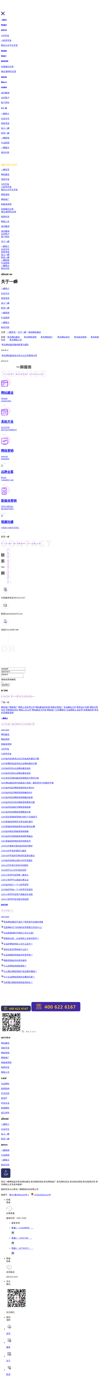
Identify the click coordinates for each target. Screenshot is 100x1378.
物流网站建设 (34, 332)
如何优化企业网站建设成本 (16, 768)
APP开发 (5, 35)
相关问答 (5, 152)
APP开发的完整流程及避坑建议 (18, 855)
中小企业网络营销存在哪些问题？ (19, 977)
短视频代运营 (7, 67)
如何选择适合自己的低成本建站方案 (20, 759)
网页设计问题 (83, 707)
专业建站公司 (70, 707)
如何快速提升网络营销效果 (16, 807)
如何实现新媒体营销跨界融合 (17, 836)
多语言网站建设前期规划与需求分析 (20, 778)
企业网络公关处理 (74, 710)
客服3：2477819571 (22, 1248)
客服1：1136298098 (22, 1228)
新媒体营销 (4, 61)
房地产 (4, 1098)
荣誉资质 (5, 123)
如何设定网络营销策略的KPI (16, 792)
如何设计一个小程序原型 (15, 885)
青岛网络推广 (47, 337)
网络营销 (4, 51)
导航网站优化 (12, 710)
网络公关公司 (25, 710)
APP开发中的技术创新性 (14, 865)
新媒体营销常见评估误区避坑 (17, 822)
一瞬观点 (5, 147)
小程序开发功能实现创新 (15, 899)
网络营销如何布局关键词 (15, 960)
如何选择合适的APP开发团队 (17, 860)
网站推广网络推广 (9, 707)
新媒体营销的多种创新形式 (16, 841)
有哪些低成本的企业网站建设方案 (19, 763)
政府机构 (5, 1088)
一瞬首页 (4, 20)
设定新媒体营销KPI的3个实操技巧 (19, 817)
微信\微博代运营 (8, 71)
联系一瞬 (5, 133)
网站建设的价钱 (42, 707)
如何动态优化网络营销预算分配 (18, 802)
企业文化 (5, 118)
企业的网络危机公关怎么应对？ (18, 944)
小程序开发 (6, 40)
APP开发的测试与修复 (13, 851)
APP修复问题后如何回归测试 (17, 846)
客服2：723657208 (21, 1238)
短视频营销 (88, 710)
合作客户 (5, 98)
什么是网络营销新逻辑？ (15, 966)
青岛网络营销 (30, 337)
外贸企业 (5, 1103)
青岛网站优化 (63, 337)
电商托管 (4, 77)
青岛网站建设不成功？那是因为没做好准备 (23, 922)
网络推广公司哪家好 (56, 710)
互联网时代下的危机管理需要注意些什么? (23, 927)
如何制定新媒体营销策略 (15, 831)
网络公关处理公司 (26, 707)
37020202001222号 (42, 1195)
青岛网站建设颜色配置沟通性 (15, 345)
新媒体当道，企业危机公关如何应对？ (21, 938)
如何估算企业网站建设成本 (16, 773)
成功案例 (4, 87)
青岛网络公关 (15, 340)
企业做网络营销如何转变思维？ (18, 955)
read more (5, 730)
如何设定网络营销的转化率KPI (17, 788)
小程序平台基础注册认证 (15, 880)
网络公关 (4, 82)
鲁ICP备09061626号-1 (19, 1195)
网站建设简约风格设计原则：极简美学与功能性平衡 (27, 783)
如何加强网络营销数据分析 (16, 812)
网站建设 (4, 25)
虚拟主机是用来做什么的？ (16, 949)
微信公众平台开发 (9, 45)
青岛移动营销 (80, 337)
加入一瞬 (5, 128)
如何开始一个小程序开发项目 (17, 889)
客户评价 (5, 102)
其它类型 (5, 1113)
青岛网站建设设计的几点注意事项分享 (19, 355)
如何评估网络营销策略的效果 (17, 797)
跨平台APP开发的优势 (13, 870)
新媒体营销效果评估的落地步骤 (18, 826)
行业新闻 (5, 143)
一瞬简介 (5, 114)
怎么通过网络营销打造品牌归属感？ (20, 971)
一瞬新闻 (5, 138)
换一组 (6, 702)
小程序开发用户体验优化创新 (17, 894)
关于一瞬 (4, 108)
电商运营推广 (57, 707)
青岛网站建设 (13, 337)
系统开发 (4, 30)
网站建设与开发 (39, 710)
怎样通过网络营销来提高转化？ (18, 982)
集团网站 (5, 1108)
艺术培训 (5, 1093)
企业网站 (5, 1084)
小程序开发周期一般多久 (15, 875)
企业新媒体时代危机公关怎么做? (19, 933)
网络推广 (4, 56)
